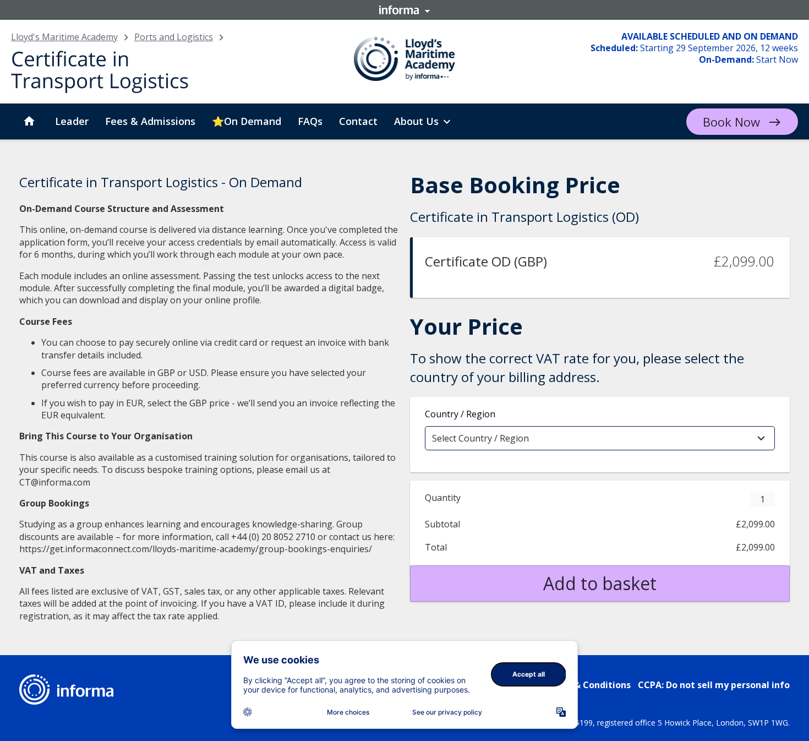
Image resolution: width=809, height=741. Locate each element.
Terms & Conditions (587, 685)
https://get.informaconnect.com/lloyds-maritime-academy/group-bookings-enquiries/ (195, 549)
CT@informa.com (54, 482)
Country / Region (460, 414)
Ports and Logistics (173, 37)
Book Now (731, 121)
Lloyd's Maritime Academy (64, 37)
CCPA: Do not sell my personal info (714, 685)
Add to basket (600, 583)
